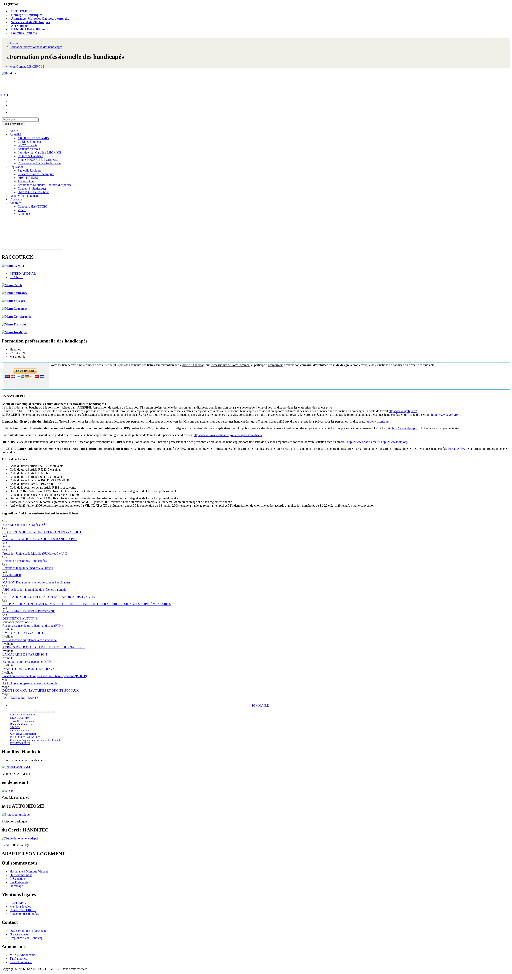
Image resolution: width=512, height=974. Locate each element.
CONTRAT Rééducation (23, 733)
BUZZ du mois (27, 145)
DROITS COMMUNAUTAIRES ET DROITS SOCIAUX (40, 690)
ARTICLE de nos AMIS (33, 138)
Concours (16, 199)
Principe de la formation (23, 714)
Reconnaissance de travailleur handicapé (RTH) (32, 625)
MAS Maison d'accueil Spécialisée (24, 524)
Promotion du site (21, 962)
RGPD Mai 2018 (20, 903)
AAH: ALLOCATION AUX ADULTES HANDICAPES (39, 539)
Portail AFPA (456, 448)
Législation (17, 167)
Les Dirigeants (19, 882)
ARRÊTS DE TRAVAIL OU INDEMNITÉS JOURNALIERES (43, 647)
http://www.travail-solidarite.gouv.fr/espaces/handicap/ (228, 435)
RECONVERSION (20, 730)
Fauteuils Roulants (24, 33)
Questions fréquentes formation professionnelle (35, 740)
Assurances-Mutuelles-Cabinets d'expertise (40, 18)
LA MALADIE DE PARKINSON (24, 654)
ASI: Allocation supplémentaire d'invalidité (29, 640)
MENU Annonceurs (22, 955)
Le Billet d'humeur (29, 141)
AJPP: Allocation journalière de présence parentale (34, 589)
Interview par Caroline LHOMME (39, 152)
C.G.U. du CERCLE (23, 910)
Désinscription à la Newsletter (28, 930)
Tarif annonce (18, 958)
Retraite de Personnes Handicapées (24, 560)
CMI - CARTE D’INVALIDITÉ (23, 633)
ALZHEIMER (11, 575)
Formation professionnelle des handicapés (36, 47)
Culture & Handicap (30, 156)
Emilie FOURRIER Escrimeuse (38, 159)
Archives (15, 203)
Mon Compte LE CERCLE (27, 66)
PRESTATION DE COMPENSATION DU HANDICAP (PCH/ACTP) (48, 596)
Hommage (16, 886)
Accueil (14, 43)
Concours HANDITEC (32, 206)
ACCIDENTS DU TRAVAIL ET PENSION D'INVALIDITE (42, 532)
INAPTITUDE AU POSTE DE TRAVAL (29, 669)
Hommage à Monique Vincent (29, 871)
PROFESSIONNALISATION (25, 736)
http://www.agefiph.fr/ (403, 411)
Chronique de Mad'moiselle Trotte (39, 163)
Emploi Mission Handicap (26, 938)
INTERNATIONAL (23, 273)
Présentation (17, 878)
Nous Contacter (19, 934)
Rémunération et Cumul (23, 724)
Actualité (15, 134)
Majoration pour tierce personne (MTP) (27, 661)
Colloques (24, 213)
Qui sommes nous (21, 875)
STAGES (15, 727)
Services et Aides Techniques (30, 22)
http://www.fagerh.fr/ (444, 414)
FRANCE (16, 277)
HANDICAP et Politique (28, 29)
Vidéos (22, 210)
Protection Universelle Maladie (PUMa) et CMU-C (34, 553)
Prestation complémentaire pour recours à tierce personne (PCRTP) (44, 676)
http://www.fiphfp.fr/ (405, 428)
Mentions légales (20, 906)
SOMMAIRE (260, 705)
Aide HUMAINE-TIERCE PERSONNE (28, 611)
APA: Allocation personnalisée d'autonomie (29, 683)
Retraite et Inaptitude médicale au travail (27, 568)
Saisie (6, 546)
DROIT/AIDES (22, 11)
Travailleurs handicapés (23, 720)
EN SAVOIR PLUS (20, 743)
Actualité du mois (29, 149)
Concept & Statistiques (26, 15)
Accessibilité (19, 25)
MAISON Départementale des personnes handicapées (36, 582)
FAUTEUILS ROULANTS (20, 697)
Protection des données (24, 913)
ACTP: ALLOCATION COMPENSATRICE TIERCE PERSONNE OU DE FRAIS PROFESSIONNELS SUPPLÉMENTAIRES (86, 604)
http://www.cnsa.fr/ (377, 421)
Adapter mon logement (24, 195)
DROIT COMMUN (20, 717)
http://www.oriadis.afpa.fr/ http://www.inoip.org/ (377, 442)
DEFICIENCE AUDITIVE (20, 618)
